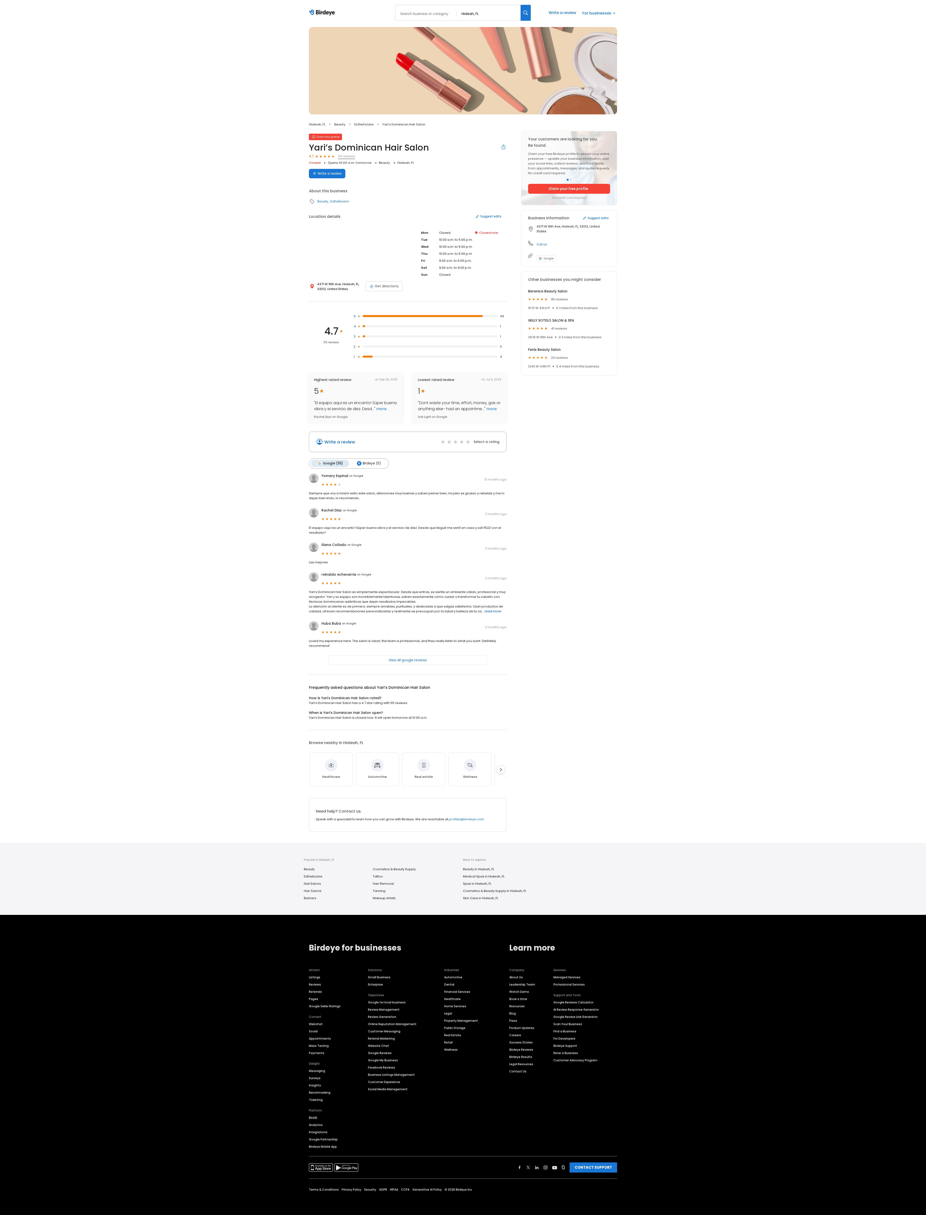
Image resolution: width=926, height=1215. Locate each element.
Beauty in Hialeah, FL (478, 869)
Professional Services (569, 984)
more (381, 409)
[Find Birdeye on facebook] (520, 1167)
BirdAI (313, 1118)
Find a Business (564, 1031)
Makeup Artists (384, 898)
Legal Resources (521, 1064)
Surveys (314, 1078)
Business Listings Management (391, 1075)
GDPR (383, 1189)
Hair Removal (383, 883)
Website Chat (378, 1046)
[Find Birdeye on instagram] (545, 1167)
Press (513, 1021)
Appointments (320, 1038)
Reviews (315, 984)
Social (313, 1031)
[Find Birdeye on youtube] (554, 1167)
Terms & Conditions (324, 1189)
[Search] (526, 13)
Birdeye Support (565, 1046)
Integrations (318, 1132)
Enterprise (375, 984)
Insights (315, 1085)
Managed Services (566, 977)
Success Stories (521, 1042)
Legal (448, 1013)
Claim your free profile (568, 188)
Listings (314, 977)
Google (548, 258)
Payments (316, 1053)
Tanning (379, 891)
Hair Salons (312, 891)
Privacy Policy (351, 1189)
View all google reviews (407, 660)
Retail (448, 1042)
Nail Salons (312, 883)
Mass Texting (319, 1046)
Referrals (315, 992)
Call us (542, 244)
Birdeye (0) (372, 463)
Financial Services (457, 992)
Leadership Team (522, 984)
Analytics (316, 1125)
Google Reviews (380, 1053)
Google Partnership (323, 1139)
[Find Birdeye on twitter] (528, 1167)
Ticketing (316, 1100)
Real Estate (452, 1035)
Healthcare (452, 999)
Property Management (461, 1021)
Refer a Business (565, 1053)
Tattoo (378, 876)
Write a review (562, 12)
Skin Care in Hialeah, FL (480, 898)
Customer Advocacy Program (575, 1060)
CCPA (405, 1189)
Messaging (317, 1071)
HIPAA (394, 1189)
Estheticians (364, 124)
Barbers (310, 898)
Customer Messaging (384, 1031)
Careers (515, 1035)
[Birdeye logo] (323, 12)
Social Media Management (388, 1089)
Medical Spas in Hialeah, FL (483, 876)
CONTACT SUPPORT (593, 1167)
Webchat (316, 1024)
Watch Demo (519, 992)
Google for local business (387, 1002)
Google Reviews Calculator (573, 1002)
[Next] (500, 769)
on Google (356, 476)
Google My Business (383, 1060)
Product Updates (521, 1028)
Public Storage (454, 1028)
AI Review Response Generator (576, 1010)
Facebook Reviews (381, 1067)
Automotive (453, 977)
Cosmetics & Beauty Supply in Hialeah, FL (494, 891)
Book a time (518, 999)
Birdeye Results (520, 1057)
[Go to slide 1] (568, 180)
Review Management (384, 1010)
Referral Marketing (381, 1038)
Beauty (340, 124)
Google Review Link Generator (575, 1017)
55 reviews (346, 156)
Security (370, 1189)
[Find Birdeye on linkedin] (537, 1167)
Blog (512, 1013)
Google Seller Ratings (324, 1006)
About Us (516, 977)
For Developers (564, 1038)
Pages (313, 999)
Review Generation (382, 1017)
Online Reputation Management (392, 1024)
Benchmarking (319, 1093)
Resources (517, 1006)
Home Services (455, 1006)
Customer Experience (384, 1082)
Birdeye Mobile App (323, 1147)
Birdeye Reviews (521, 1050)
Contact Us (517, 1071)
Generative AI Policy (427, 1189)
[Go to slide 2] (570, 179)
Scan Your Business (567, 1024)
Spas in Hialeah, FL (477, 883)
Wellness (451, 1050)
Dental (449, 984)
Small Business (379, 977)
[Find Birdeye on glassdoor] (563, 1167)
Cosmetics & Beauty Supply (394, 869)
